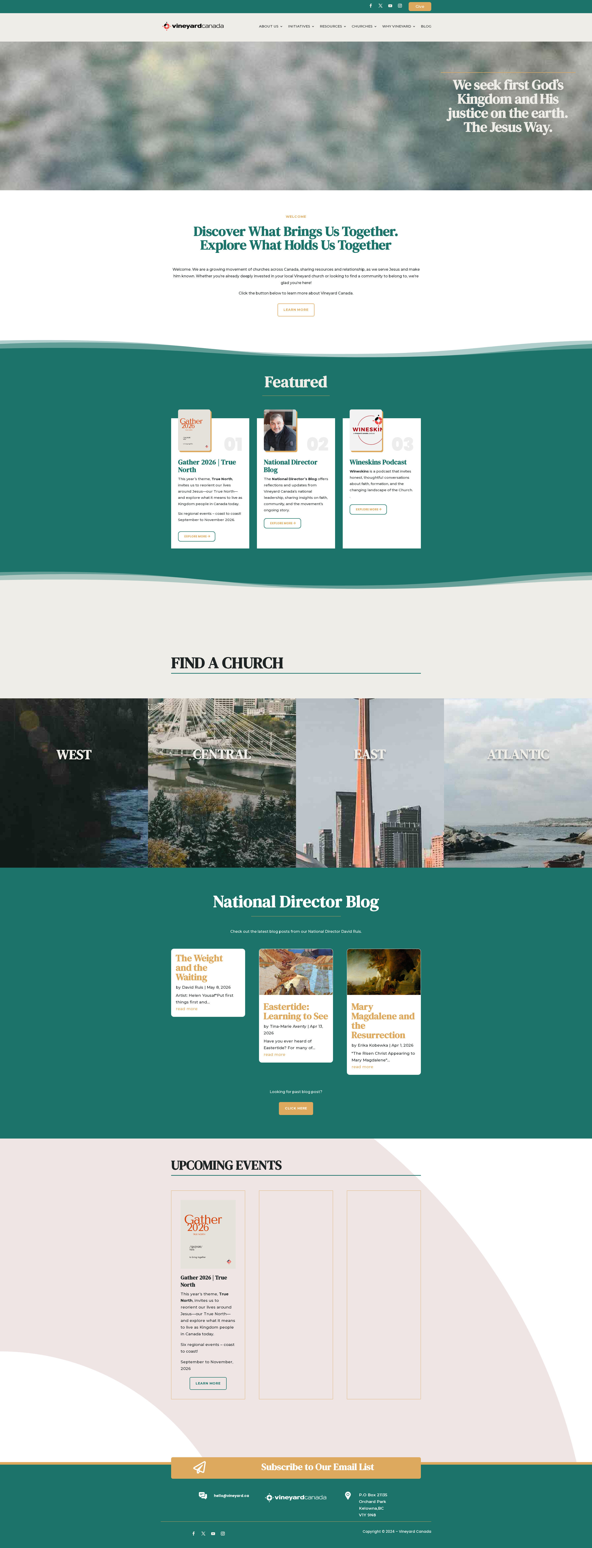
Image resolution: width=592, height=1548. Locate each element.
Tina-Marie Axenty (288, 1026)
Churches (362, 26)
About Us (268, 26)
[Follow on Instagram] (223, 1534)
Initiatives (299, 26)
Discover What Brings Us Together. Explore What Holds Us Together (296, 239)
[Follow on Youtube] (390, 6)
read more (186, 1008)
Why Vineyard (396, 26)
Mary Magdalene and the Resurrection (383, 1020)
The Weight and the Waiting (199, 967)
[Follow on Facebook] (371, 6)
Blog (426, 26)
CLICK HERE (296, 1108)
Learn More (296, 310)
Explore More (195, 536)
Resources (331, 26)
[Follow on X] (380, 6)
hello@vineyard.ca (231, 1495)
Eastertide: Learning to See (296, 1011)
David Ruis (192, 987)
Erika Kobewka (373, 1045)
